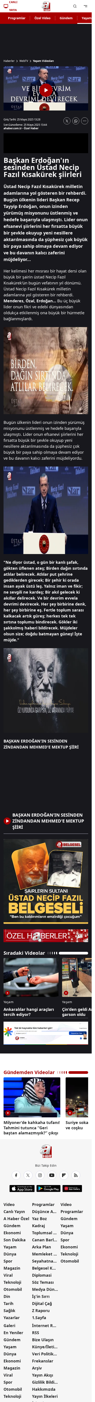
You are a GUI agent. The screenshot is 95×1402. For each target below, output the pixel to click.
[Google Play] (48, 1187)
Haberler (9, 61)
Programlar (16, 18)
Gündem (66, 18)
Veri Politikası (45, 1352)
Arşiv (37, 1366)
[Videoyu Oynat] (46, 90)
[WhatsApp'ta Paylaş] (75, 120)
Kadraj (38, 1224)
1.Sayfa (39, 1316)
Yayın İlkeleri (45, 1394)
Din (7, 1294)
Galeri (9, 1324)
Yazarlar (12, 1316)
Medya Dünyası (46, 1287)
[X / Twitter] (28, 1173)
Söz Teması (43, 1280)
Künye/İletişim (46, 1345)
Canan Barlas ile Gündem (46, 1238)
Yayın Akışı (42, 1373)
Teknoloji (12, 1280)
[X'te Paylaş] (66, 120)
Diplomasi (41, 1273)
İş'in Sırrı (40, 1294)
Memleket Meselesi (46, 1252)
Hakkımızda (43, 1387)
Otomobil (13, 1287)
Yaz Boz (39, 1217)
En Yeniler (13, 1331)
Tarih (8, 1302)
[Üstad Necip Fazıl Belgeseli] (46, 881)
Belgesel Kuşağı (46, 1266)
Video (9, 1203)
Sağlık (9, 1309)
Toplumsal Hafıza (46, 1231)
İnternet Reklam (46, 1324)
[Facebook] (16, 1173)
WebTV (23, 61)
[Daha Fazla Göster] (84, 120)
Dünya (10, 1252)
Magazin (12, 1266)
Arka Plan (41, 1245)
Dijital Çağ (42, 1302)
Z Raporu (41, 1309)
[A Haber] (46, 6)
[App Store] (22, 1187)
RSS (35, 1331)
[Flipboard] (63, 1173)
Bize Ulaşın (43, 1338)
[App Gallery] (72, 1187)
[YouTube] (52, 1173)
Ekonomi (12, 1231)
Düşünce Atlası (46, 1210)
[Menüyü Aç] (85, 6)
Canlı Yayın (14, 1210)
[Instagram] (40, 1173)
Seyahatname (46, 1259)
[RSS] (75, 1173)
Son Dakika (15, 1238)
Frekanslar (42, 1359)
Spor (8, 1259)
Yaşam (10, 1245)
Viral (8, 1273)
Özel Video (42, 18)
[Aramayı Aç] (75, 6)
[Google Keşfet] (46, 1033)
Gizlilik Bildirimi (46, 1380)
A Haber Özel (16, 1217)
